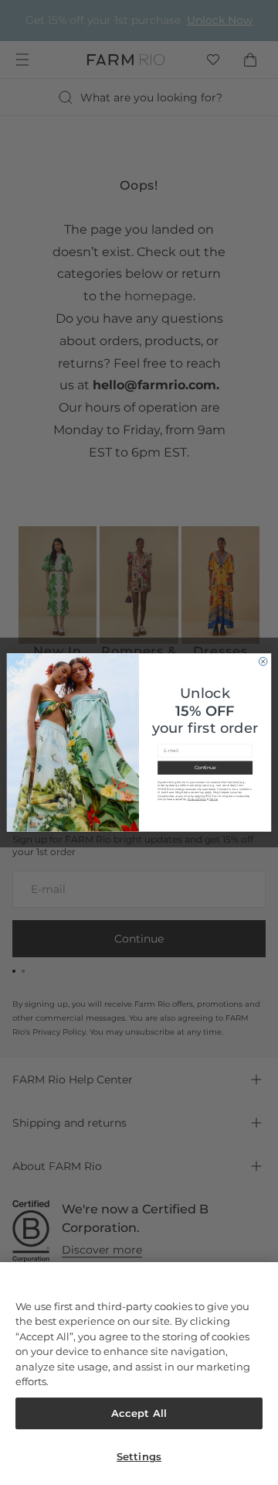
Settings (139, 1456)
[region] (139, 1373)
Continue (205, 768)
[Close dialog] (263, 662)
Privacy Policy (197, 799)
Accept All (139, 1413)
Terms (213, 799)
